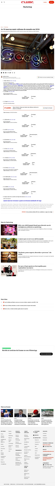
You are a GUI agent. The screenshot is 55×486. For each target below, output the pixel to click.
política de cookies (20, 484)
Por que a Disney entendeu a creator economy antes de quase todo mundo (20, 305)
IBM (27, 208)
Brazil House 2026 (26, 439)
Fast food (10, 208)
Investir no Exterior (26, 453)
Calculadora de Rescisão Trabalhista (19, 454)
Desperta (37, 444)
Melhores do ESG (26, 474)
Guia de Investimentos (18, 443)
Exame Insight (2, 453)
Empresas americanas (6, 205)
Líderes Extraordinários (27, 456)
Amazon (51, 204)
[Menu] (2, 2)
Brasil (2, 444)
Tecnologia (11, 443)
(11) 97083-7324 (48, 464)
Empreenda (37, 455)
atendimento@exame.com (48, 451)
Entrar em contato (46, 444)
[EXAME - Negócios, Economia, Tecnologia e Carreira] (27, 2)
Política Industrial (26, 463)
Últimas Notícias (2, 437)
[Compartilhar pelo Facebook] (3, 72)
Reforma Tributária (26, 436)
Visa (29, 208)
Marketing (27, 7)
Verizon (10, 207)
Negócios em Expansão (26, 478)
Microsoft (22, 207)
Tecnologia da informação (32, 207)
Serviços (46, 204)
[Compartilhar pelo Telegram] (8, 72)
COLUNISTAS (3, 464)
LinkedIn (44, 435)
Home (2, 27)
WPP (32, 208)
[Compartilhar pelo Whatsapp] (1, 72)
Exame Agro (10, 440)
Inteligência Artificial (3, 457)
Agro (36, 452)
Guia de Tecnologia (18, 439)
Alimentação (4, 207)
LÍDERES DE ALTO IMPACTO (3, 441)
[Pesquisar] (4, 2)
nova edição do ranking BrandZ (16, 84)
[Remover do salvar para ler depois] (14, 72)
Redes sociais (31, 205)
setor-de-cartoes (17, 208)
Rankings (24, 204)
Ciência (10, 449)
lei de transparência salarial (39, 484)
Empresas (15, 204)
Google (14, 207)
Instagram (45, 437)
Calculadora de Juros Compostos (19, 459)
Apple (23, 208)
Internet (37, 205)
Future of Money (10, 446)
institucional (6, 484)
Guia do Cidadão (17, 436)
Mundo (10, 431)
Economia (3, 448)
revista (36, 435)
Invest (2, 459)
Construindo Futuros (26, 447)
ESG (2, 450)
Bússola (25, 444)
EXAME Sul (26, 442)
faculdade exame (37, 432)
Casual (10, 433)
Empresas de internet (38, 204)
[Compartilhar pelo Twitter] (10, 72)
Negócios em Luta (26, 459)
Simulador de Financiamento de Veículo (19, 464)
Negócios (3, 462)
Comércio (30, 204)
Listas (20, 204)
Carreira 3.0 (37, 442)
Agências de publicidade (40, 208)
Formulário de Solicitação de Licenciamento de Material (48, 459)
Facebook (24, 205)
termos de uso (12, 484)
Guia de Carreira (17, 446)
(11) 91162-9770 (48, 446)
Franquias (48, 207)
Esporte (10, 437)
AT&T (20, 205)
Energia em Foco (27, 449)
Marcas (18, 207)
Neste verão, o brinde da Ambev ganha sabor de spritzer (16, 308)
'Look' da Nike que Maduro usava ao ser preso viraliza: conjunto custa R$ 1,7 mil (21, 302)
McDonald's (42, 207)
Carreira (2, 446)
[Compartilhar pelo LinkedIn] (5, 72)
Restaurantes (4, 208)
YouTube (45, 433)
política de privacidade (28, 484)
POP (9, 451)
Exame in (37, 439)
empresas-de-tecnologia (46, 205)
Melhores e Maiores (26, 471)
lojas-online (15, 205)
